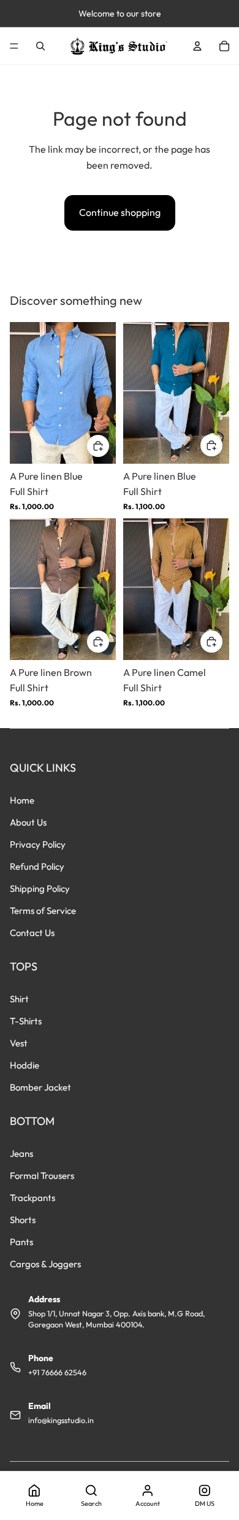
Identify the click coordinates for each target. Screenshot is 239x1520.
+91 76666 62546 (57, 1372)
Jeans (21, 1153)
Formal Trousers (42, 1175)
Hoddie (24, 1065)
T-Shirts (26, 1021)
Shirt (19, 999)
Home (22, 800)
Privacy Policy (38, 844)
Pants (21, 1242)
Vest (19, 1043)
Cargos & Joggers (45, 1264)
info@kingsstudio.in (61, 1420)
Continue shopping (120, 212)
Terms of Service (43, 910)
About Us (28, 822)
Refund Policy (37, 866)
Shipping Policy (40, 888)
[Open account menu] (197, 46)
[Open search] (40, 46)
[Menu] (14, 46)
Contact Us (32, 932)
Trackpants (32, 1197)
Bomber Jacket (40, 1087)
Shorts (23, 1220)
